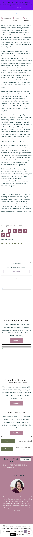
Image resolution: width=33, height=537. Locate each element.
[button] (16, 263)
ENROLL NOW (16, 271)
